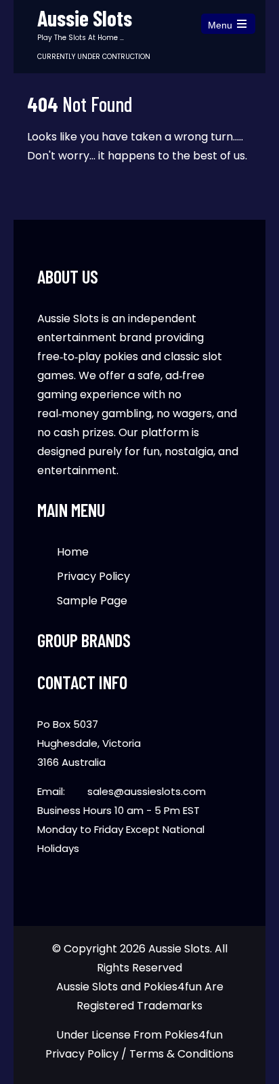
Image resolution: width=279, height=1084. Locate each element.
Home (73, 552)
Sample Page (92, 600)
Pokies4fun (194, 1035)
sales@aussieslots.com (146, 791)
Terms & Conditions (181, 1054)
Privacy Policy (93, 576)
